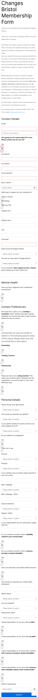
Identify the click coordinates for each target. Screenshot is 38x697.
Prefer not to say (7, 448)
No (2, 148)
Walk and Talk (6, 205)
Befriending (5, 201)
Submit (19, 695)
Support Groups (7, 197)
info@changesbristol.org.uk (17, 112)
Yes (2, 144)
